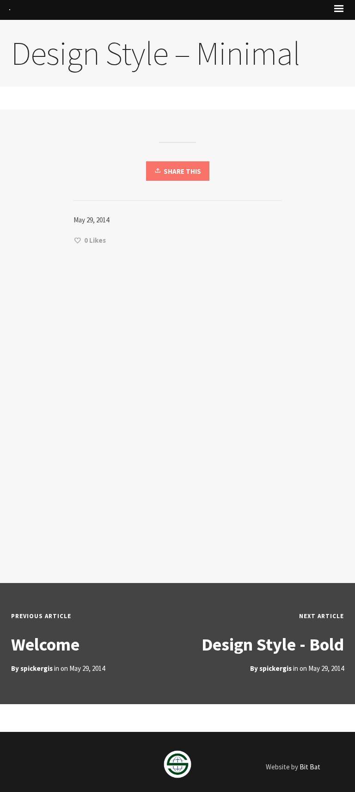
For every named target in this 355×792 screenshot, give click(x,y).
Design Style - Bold (273, 644)
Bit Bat (310, 766)
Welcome (45, 644)
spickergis (275, 668)
